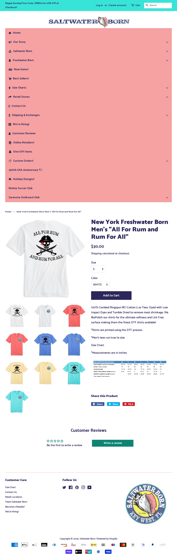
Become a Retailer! (15, 507)
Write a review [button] (113, 443)
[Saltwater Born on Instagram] (83, 488)
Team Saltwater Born (16, 502)
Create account (117, 5)
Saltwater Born (87, 539)
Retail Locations (13, 497)
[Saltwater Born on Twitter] (64, 488)
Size (93, 262)
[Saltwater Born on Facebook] (71, 488)
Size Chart (10, 487)
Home (8, 212)
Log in (99, 5)
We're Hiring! (12, 512)
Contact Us (11, 492)
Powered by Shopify (106, 539)
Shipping (96, 253)
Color (94, 278)
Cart (138, 5)
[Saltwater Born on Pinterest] (77, 488)
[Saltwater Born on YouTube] (89, 488)
